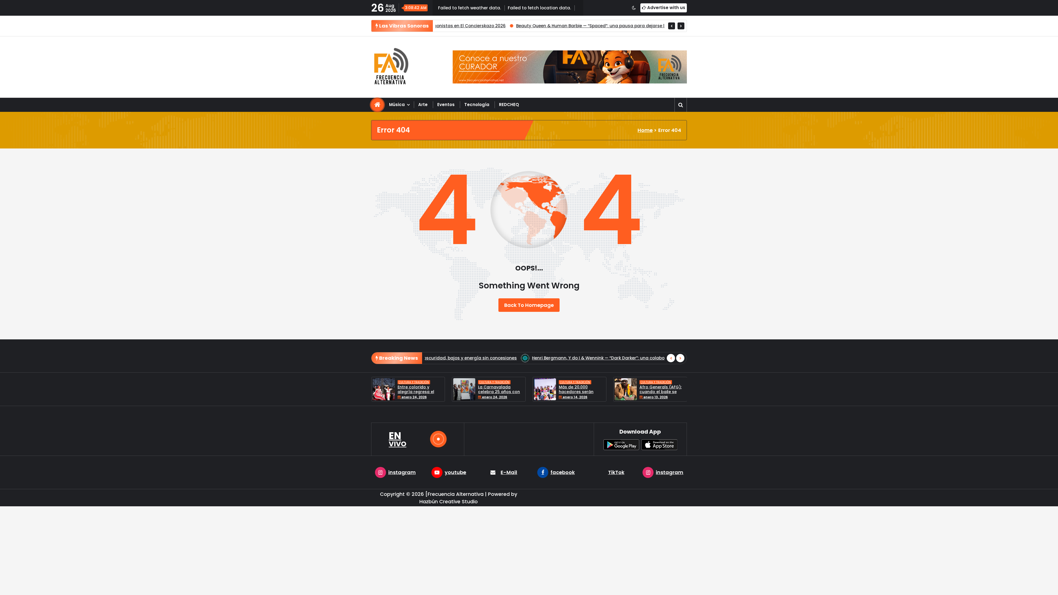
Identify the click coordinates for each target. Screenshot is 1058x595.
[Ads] (570, 66)
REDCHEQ (509, 104)
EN (397, 439)
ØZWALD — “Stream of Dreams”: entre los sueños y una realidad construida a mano (615, 358)
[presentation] (671, 25)
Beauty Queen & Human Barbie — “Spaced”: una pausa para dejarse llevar (502, 26)
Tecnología (476, 104)
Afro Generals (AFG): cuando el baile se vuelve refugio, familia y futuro (582, 394)
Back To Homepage (529, 305)
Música (397, 104)
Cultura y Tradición (414, 382)
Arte (423, 104)
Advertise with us (665, 7)
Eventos (446, 104)
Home (645, 130)
